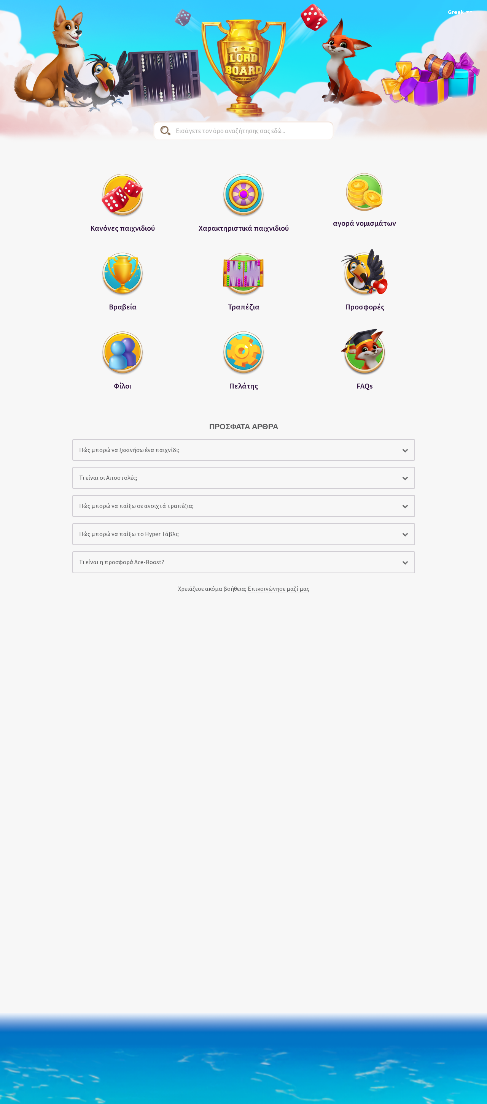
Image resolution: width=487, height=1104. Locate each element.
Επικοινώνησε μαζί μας (278, 588)
